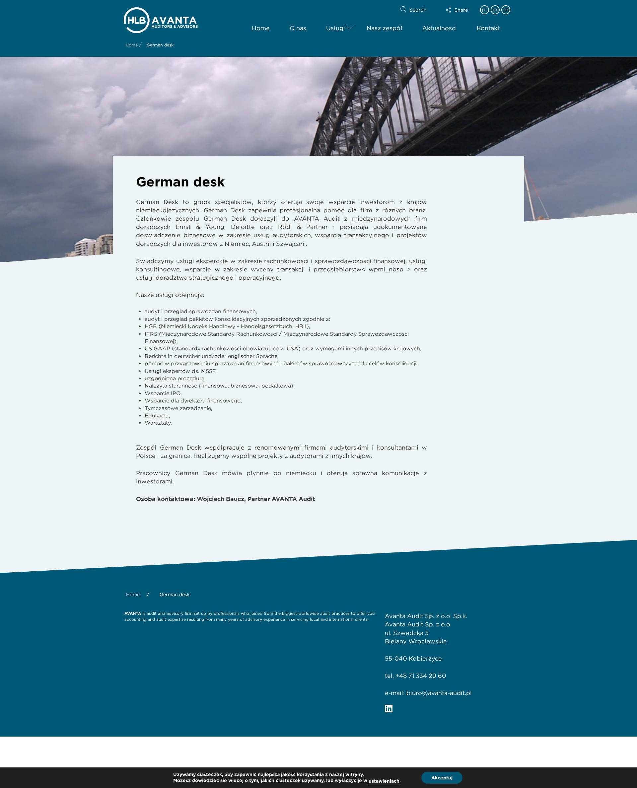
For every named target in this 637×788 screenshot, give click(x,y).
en (496, 10)
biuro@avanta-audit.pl (439, 692)
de (506, 10)
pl (484, 10)
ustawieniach (384, 781)
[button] (456, 10)
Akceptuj (442, 777)
